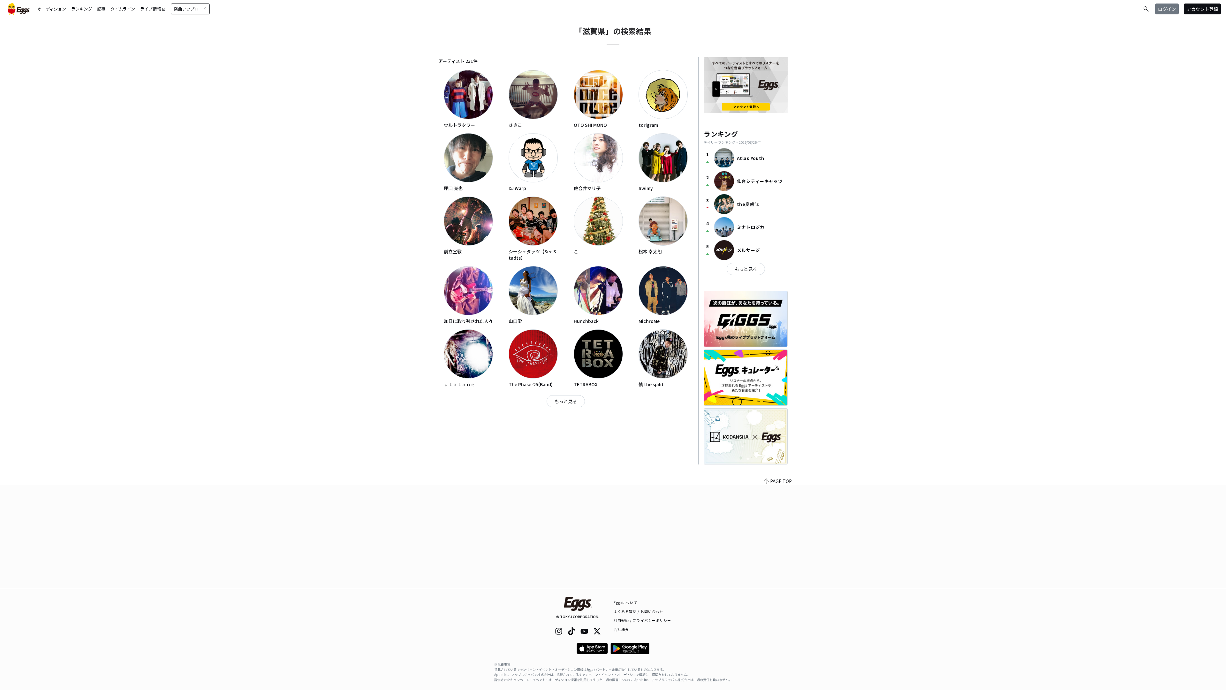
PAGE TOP (781, 481)
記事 (101, 9)
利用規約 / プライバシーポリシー (642, 620)
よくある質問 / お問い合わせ (639, 611)
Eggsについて (626, 602)
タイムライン (122, 9)
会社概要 (621, 629)
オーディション (51, 9)
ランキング (81, 9)
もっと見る (566, 401)
